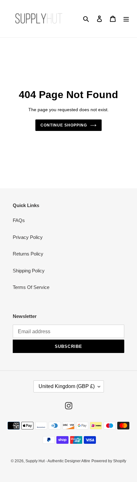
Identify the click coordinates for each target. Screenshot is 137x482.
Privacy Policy (28, 237)
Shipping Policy (29, 270)
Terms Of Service (31, 287)
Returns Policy (28, 253)
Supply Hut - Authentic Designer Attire (57, 461)
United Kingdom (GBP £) (67, 386)
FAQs (19, 220)
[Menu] (126, 18)
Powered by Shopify (108, 461)
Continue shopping (63, 125)
